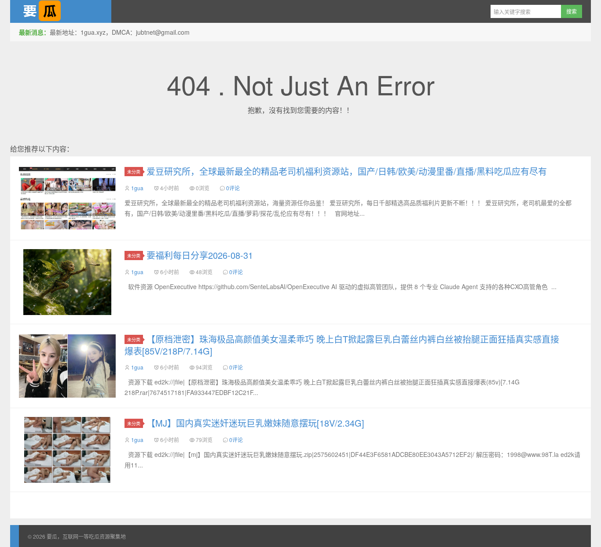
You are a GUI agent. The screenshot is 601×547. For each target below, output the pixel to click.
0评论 (233, 188)
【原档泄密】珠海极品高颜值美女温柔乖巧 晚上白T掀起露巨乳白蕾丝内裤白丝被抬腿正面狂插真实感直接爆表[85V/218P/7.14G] (342, 345)
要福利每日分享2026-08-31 (200, 255)
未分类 (133, 171)
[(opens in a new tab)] (67, 198)
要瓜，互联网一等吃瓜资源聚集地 (60, 11)
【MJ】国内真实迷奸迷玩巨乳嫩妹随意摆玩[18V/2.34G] (255, 423)
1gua (137, 188)
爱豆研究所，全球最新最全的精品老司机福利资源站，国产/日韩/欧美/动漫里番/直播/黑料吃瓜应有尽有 (347, 171)
